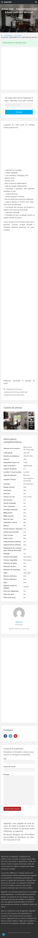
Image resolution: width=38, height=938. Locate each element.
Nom (5, 759)
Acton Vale (20, 21)
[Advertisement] (19, 68)
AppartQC (8, 2)
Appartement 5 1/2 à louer (14, 389)
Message (6, 774)
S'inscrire (19, 112)
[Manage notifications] (3, 934)
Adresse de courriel (9, 766)
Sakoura (19, 622)
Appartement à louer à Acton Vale (14, 395)
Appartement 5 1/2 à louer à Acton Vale (15, 392)
